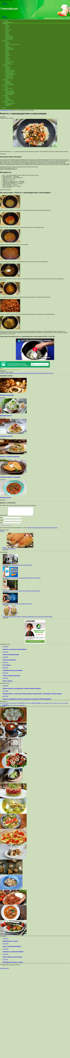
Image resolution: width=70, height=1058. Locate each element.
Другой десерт (9, 88)
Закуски (5, 89)
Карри (7, 60)
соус (13, 705)
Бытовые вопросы (10, 103)
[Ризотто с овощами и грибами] (13, 904)
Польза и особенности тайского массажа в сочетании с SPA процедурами (21, 590)
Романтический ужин (7, 395)
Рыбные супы (9, 35)
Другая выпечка (9, 84)
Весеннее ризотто (6, 415)
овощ (53, 703)
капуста (15, 703)
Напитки (5, 95)
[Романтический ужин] (13, 392)
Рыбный (7, 68)
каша (18, 703)
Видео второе (9, 63)
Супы (6, 24)
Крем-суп (7, 26)
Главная (2, 110)
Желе (6, 87)
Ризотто (7, 50)
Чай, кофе (8, 99)
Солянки (7, 30)
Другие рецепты (9, 38)
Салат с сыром (9, 77)
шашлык (22, 705)
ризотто (17, 369)
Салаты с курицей (10, 71)
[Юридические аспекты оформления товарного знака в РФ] (10, 602)
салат (5, 705)
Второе (5, 40)
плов (63, 703)
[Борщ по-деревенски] (13, 737)
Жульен (7, 57)
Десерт (5, 85)
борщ (1, 703)
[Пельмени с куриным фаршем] (13, 721)
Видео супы (8, 39)
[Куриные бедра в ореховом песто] (13, 935)
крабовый (26, 703)
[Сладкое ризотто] (13, 494)
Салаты (5, 65)
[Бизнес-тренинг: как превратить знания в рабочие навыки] (10, 563)
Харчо (7, 32)
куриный (34, 703)
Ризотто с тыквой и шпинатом (10, 456)
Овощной (7, 67)
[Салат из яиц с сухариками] (11, 889)
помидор (66, 703)
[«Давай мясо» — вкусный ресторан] (11, 874)
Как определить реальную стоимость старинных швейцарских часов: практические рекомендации (27, 616)
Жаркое (7, 52)
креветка (29, 703)
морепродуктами (4, 369)
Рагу (6, 51)
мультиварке (12, 369)
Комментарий (4, 515)
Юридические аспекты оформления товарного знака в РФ (17, 603)
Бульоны (7, 34)
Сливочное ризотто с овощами (10, 477)
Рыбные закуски (9, 92)
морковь (42, 703)
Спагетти (7, 55)
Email (1, 520)
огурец (55, 703)
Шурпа (7, 33)
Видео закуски (9, 94)
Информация (8, 22)
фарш (15, 705)
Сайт (1, 522)
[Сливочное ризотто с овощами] (13, 474)
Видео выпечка (9, 83)
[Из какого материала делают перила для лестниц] (11, 752)
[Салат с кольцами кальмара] (13, 767)
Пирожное (8, 81)
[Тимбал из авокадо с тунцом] (13, 798)
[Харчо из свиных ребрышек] (13, 919)
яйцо (25, 705)
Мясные (7, 41)
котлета (21, 703)
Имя (1, 517)
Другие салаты (9, 78)
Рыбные (7, 43)
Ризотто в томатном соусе (9, 548)
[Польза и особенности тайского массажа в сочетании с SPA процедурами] (10, 589)
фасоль (18, 705)
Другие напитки (9, 100)
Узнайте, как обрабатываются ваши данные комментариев (42, 527)
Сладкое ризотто (5, 497)
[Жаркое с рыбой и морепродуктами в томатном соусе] (13, 828)
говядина (4, 703)
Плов (6, 45)
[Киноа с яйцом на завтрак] (11, 782)
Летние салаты (9, 72)
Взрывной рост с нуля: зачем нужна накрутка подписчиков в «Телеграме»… (22, 577)
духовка (10, 703)
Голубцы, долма (9, 49)
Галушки (7, 59)
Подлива (7, 62)
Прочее (5, 101)
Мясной (7, 66)
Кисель (7, 96)
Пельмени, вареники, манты (12, 44)
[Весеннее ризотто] (13, 413)
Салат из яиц (8, 76)
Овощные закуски (9, 93)
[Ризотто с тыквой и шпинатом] (13, 454)
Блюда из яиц (8, 48)
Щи (6, 28)
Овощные (7, 46)
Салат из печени (9, 74)
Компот (7, 98)
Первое (5, 23)
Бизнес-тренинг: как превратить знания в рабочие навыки (17, 565)
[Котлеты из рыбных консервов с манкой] (13, 858)
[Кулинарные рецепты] (9, 14)
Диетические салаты (10, 73)
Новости (7, 105)
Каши (6, 56)
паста (61, 703)
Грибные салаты (9, 70)
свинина (10, 705)
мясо (51, 703)
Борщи (7, 27)
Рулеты (7, 54)
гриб (7, 703)
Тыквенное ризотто (6, 436)
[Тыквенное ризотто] (13, 433)
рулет (1, 705)
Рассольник (8, 29)
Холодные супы (9, 37)
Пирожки (7, 82)
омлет (58, 703)
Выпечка (5, 79)
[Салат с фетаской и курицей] (13, 843)
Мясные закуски (9, 90)
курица (38, 703)
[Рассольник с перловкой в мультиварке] (13, 813)
